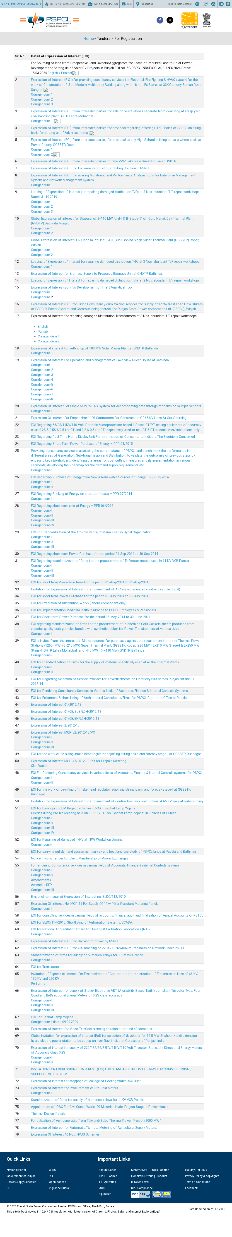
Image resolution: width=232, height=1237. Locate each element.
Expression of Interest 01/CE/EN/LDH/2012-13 (65, 719)
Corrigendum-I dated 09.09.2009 (54, 1022)
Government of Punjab (21, 1176)
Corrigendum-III (42, 520)
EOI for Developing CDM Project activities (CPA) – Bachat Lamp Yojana (83, 808)
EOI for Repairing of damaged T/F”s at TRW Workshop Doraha (77, 840)
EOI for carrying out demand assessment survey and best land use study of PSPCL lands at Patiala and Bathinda (113, 852)
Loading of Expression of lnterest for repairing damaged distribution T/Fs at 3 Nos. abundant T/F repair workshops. (115, 262)
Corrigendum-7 (42, 394)
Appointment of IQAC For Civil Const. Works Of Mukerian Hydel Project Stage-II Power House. (100, 1107)
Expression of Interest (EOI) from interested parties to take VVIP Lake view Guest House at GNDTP (103, 161)
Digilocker (104, 1194)
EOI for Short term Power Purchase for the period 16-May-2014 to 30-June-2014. (91, 617)
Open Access (57, 1182)
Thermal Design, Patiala (48, 1114)
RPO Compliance (142, 1188)
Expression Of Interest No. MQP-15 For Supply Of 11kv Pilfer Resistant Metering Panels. (95, 904)
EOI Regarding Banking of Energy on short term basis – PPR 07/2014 (81, 494)
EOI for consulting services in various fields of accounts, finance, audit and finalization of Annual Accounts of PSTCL (117, 915)
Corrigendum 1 (42, 94)
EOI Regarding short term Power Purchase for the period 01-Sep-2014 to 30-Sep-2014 (94, 554)
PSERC (53, 1176)
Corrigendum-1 (42, 353)
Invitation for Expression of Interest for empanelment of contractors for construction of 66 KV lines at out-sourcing (117, 801)
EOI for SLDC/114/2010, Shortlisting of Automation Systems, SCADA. (82, 922)
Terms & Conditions (197, 1182)
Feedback (191, 1188)
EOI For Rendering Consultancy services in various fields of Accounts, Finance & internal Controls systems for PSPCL (117, 773)
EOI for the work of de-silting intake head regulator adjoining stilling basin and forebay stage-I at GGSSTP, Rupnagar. (116, 754)
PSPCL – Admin (107, 1176)
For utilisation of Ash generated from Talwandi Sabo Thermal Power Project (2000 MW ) (96, 1121)
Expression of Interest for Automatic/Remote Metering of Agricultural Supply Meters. (94, 1128)
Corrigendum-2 (42, 370)
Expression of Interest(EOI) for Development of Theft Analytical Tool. (82, 287)
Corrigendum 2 (42, 99)
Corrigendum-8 (42, 399)
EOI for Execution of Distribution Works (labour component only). (79, 603)
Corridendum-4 (42, 380)
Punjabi (43, 332)
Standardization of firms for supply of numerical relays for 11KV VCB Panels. (87, 955)
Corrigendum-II (42, 487)
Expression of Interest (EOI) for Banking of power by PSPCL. (75, 941)
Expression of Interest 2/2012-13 (55, 725)
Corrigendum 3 (42, 104)
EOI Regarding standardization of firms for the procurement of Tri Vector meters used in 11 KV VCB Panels (110, 561)
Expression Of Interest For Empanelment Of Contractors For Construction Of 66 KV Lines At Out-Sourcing (108, 418)
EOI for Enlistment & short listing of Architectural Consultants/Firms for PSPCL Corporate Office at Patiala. (109, 698)
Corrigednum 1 (42, 228)
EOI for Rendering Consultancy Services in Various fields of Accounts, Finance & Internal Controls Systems (109, 691)
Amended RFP (41, 885)
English (53, 73)
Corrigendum (41, 297)
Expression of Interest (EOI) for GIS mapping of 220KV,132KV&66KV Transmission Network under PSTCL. (108, 948)
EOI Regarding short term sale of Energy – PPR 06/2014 (72, 506)
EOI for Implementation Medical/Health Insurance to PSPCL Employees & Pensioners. (94, 610)
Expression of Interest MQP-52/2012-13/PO (63, 732)
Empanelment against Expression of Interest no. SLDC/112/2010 (78, 897)
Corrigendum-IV (42, 525)
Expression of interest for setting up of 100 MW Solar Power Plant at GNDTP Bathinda (94, 348)
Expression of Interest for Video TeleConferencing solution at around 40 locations (91, 1029)
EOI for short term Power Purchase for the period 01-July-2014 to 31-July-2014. (90, 596)
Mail (129, 4)
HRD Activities (107, 1182)
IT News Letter (140, 1182)
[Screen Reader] (205, 3)
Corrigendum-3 (42, 375)
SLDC (10, 1188)
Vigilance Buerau (59, 1188)
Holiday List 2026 (196, 1170)
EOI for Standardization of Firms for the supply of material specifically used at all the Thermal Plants (105, 662)
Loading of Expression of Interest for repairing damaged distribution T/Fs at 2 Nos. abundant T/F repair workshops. (115, 280)
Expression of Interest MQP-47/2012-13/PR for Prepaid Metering (78, 761)
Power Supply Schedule (21, 1182)
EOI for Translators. (45, 967)
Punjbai (66, 73)
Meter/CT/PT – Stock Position (150, 1170)
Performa (38, 984)
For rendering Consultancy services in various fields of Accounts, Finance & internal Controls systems (105, 865)
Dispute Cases (107, 1170)
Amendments (41, 880)
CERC (52, 1170)
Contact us (147, 4)
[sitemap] (213, 3)
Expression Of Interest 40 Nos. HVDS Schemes (65, 1134)
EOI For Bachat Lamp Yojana (52, 1017)
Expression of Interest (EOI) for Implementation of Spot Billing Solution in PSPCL (90, 168)
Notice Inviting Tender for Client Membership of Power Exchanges (79, 858)
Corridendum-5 (42, 385)
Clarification (39, 766)
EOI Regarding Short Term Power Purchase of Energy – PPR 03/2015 (82, 444)
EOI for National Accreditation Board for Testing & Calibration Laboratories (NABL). (92, 929)
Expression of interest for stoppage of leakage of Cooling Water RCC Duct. (86, 1081)
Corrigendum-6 (42, 389)
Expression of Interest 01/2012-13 (56, 705)
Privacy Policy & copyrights (202, 1176)
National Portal (16, 1170)
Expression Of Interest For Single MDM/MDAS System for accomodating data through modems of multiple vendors (116, 406)
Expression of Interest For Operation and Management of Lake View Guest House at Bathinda (100, 360)
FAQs (101, 1188)
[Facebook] (160, 20)
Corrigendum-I (41, 411)
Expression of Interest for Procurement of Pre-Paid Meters (74, 1088)
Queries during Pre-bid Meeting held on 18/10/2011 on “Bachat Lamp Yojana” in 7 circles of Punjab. (104, 813)
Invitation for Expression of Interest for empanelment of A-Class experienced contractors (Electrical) (105, 589)
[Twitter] (170, 20)
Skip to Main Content (179, 4)
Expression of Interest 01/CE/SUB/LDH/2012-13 (66, 712)
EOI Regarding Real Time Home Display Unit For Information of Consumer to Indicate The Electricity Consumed (113, 437)
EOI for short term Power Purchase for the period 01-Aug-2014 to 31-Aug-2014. (90, 582)
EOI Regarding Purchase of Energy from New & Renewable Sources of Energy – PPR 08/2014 (100, 477)
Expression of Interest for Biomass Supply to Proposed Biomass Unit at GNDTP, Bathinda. (97, 274)
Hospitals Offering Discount (149, 1176)
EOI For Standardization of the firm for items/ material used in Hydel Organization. (91, 532)
